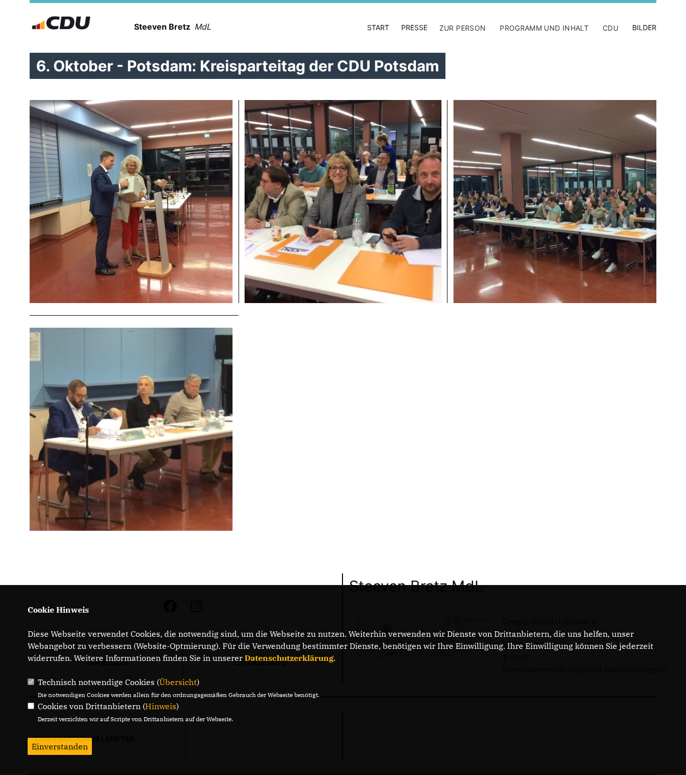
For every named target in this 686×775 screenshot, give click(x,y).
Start (378, 27)
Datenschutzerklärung (289, 658)
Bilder (644, 27)
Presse (414, 27)
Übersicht (178, 682)
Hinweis (160, 706)
